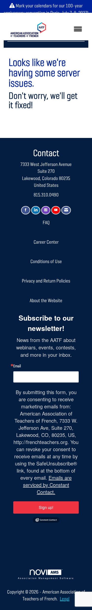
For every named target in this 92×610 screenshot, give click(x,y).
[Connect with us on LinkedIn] (35, 210)
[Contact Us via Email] (66, 210)
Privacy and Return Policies (46, 281)
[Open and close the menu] (69, 30)
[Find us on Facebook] (25, 210)
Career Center (46, 242)
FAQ (46, 223)
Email (17, 366)
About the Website (46, 301)
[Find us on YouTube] (55, 210)
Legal (64, 599)
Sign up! (46, 507)
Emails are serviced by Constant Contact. (47, 484)
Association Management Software (46, 578)
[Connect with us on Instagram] (45, 210)
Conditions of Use (46, 261)
